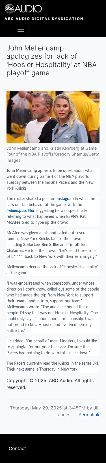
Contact (17, 448)
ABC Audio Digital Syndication (44, 19)
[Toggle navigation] (21, 29)
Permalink (89, 414)
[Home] (44, 9)
